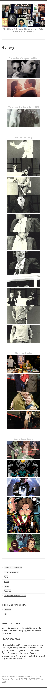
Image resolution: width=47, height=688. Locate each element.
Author (6, 581)
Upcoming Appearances (13, 567)
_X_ (5, 614)
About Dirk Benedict (11, 572)
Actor (6, 577)
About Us (7, 591)
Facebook (7, 609)
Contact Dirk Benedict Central (15, 595)
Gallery (6, 586)
